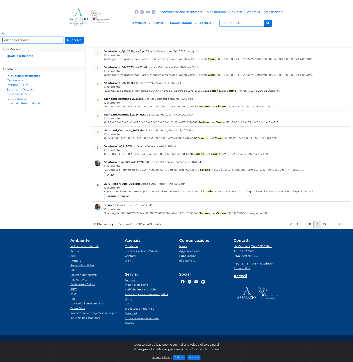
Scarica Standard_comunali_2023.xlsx (169, 98)
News (183, 246)
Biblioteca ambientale (139, 308)
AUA (73, 294)
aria (110, 174)
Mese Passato (17, 94)
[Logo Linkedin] (153, 12)
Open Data (77, 308)
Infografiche (187, 260)
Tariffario (130, 280)
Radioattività (78, 279)
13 (325, 225)
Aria (73, 256)
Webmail (253, 12)
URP (128, 260)
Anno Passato (17, 98)
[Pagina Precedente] (291, 224)
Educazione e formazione (142, 318)
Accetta (195, 357)
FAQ (128, 304)
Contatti (130, 256)
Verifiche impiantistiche (141, 289)
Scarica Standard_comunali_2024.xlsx (169, 114)
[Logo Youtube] (147, 12)
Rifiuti (74, 270)
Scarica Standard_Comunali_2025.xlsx (169, 130)
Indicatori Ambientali (84, 246)
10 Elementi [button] (104, 225)
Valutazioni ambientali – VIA (88, 303)
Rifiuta (180, 357)
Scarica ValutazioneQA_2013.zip (157, 146)
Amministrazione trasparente (181, 12)
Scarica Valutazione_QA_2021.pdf (160, 83)
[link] (3, 34)
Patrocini (131, 313)
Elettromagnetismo (83, 274)
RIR (72, 298)
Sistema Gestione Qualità (141, 251)
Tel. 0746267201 (244, 251)
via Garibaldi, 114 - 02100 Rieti (253, 246)
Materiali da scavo (137, 284)
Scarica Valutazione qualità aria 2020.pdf (176, 162)
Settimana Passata (20, 89)
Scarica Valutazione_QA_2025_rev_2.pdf (173, 67)
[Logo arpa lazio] (78, 16)
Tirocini (130, 323)
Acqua (74, 251)
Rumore (75, 260)
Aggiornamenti (189, 251)
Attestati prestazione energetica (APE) (146, 297)
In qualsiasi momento (23, 76)
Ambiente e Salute (82, 284)
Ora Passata (15, 80)
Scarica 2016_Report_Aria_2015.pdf (163, 183)
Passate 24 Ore (17, 85)
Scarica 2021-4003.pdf (138, 205)
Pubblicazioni (188, 256)
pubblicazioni (118, 196)
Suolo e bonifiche (82, 265)
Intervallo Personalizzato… (25, 103)
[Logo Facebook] (136, 12)
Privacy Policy (162, 357)
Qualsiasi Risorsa (20, 56)
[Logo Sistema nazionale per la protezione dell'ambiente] (99, 16)
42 (340, 225)
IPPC (73, 289)
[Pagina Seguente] (346, 224)
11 (311, 225)
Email (245, 263)
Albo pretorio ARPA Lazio (225, 12)
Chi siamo (131, 246)
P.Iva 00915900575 (246, 256)
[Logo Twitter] (142, 12)
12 (318, 225)
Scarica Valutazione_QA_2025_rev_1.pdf (172, 51)
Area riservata (274, 12)
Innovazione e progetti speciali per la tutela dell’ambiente (93, 315)
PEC (236, 263)
